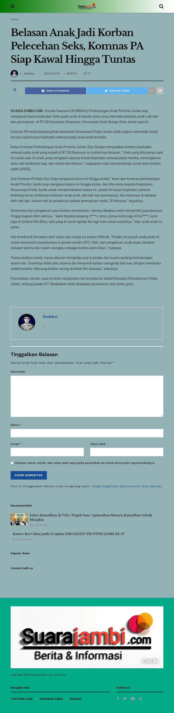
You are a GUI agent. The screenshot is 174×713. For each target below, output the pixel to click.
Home (14, 19)
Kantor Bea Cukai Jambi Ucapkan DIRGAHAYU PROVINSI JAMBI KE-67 (68, 534)
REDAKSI (76, 698)
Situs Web (97, 444)
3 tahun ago (23, 539)
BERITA (72, 73)
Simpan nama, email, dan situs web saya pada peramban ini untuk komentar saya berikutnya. (85, 463)
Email (16, 444)
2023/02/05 (52, 73)
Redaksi (29, 73)
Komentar (18, 371)
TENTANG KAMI (22, 698)
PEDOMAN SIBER (51, 698)
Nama (16, 425)
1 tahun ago (40, 525)
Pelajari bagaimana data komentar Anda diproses (126, 486)
